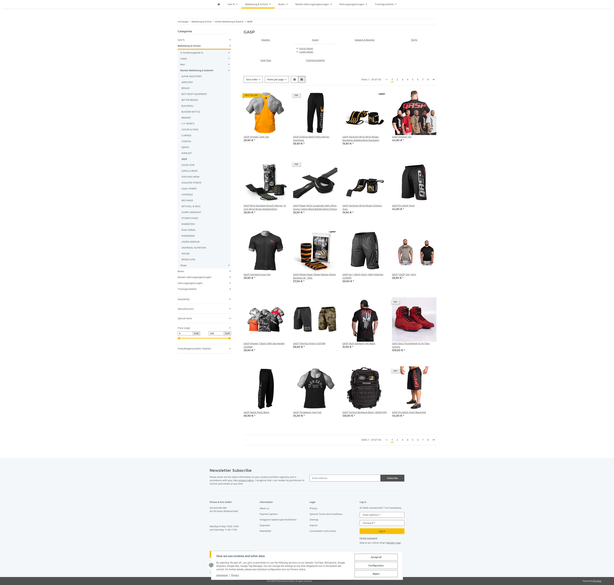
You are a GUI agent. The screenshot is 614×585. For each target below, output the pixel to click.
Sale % (181, 39)
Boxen (181, 271)
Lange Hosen (306, 51)
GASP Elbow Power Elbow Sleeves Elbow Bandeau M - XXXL (314, 276)
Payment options (269, 514)
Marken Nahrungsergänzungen (194, 277)
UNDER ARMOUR (190, 241)
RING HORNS (188, 229)
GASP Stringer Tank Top (256, 136)
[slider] (179, 338)
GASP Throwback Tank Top (307, 412)
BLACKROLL (187, 105)
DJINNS (185, 147)
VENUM (185, 253)
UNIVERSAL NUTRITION (193, 247)
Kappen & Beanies (364, 39)
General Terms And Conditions (326, 514)
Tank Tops (265, 60)
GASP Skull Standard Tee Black (358, 343)
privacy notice (246, 480)
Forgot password (368, 538)
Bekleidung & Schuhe (189, 45)
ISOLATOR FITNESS (191, 182)
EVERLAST (186, 153)
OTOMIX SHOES (189, 218)
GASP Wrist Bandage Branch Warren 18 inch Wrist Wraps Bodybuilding (265, 207)
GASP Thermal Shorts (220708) (309, 343)
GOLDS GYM (187, 164)
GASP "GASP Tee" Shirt (404, 274)
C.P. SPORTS (187, 123)
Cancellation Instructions (323, 530)
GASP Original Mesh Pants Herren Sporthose (311, 138)
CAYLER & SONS (189, 129)
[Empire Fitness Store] (219, 4)
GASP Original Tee (401, 136)
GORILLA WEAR (189, 170)
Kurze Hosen (306, 48)
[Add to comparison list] (373, 96)
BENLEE (185, 88)
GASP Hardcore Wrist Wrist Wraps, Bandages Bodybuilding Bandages (360, 138)
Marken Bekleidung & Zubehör (196, 70)
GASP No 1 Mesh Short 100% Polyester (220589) (362, 276)
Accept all (376, 557)
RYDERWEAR (188, 235)
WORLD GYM (188, 259)
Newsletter (265, 530)
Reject (376, 573)
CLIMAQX (186, 135)
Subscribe (392, 478)
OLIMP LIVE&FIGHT (191, 212)
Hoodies (265, 39)
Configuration (376, 565)
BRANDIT (186, 117)
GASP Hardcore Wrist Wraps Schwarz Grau (362, 207)
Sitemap (314, 519)
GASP (184, 159)
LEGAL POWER (189, 188)
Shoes (183, 265)
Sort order (252, 79)
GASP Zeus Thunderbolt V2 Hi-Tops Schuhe (410, 345)
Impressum (222, 575)
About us (264, 508)
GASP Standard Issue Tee (257, 274)
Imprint (314, 525)
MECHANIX (187, 200)
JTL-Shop (597, 581)
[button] (294, 79)
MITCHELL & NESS (191, 206)
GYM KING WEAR (190, 176)
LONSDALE (187, 194)
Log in (382, 531)
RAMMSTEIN (188, 224)
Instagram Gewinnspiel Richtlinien (278, 519)
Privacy (235, 575)
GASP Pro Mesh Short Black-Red (409, 412)
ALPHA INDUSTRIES (191, 76)
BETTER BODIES (189, 99)
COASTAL (186, 141)
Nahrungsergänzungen (190, 283)
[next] (433, 79)
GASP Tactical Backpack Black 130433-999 (364, 412)
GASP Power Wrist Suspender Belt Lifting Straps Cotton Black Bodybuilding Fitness (315, 207)
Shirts (414, 39)
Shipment (265, 525)
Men (182, 64)
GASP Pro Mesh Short (403, 205)
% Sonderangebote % (191, 52)
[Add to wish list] (381, 96)
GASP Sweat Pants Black (256, 412)
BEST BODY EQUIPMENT (194, 94)
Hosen (315, 39)
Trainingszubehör (315, 60)
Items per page (275, 79)
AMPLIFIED (187, 82)
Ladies (183, 58)
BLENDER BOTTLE (190, 111)
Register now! (393, 542)
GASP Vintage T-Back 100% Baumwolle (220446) (264, 345)
